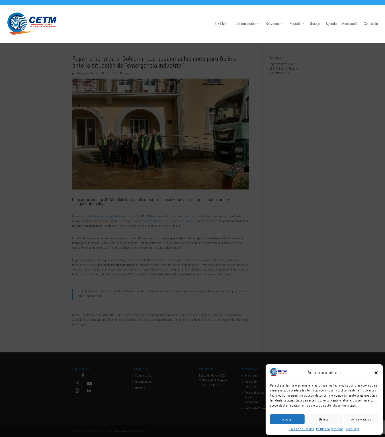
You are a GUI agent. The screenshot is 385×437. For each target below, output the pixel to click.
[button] (376, 372)
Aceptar (287, 419)
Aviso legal (352, 429)
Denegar (324, 419)
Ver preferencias (361, 419)
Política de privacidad (329, 429)
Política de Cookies (301, 429)
